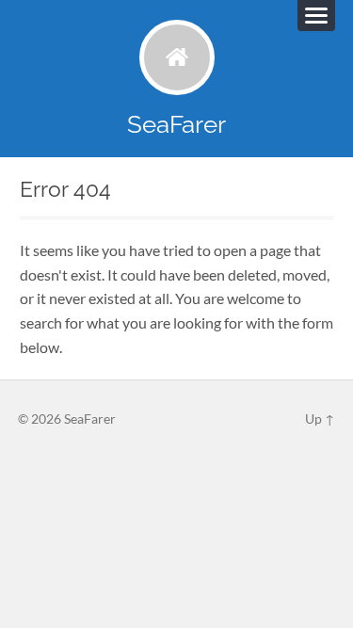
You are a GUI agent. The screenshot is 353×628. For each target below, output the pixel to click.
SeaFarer (176, 123)
